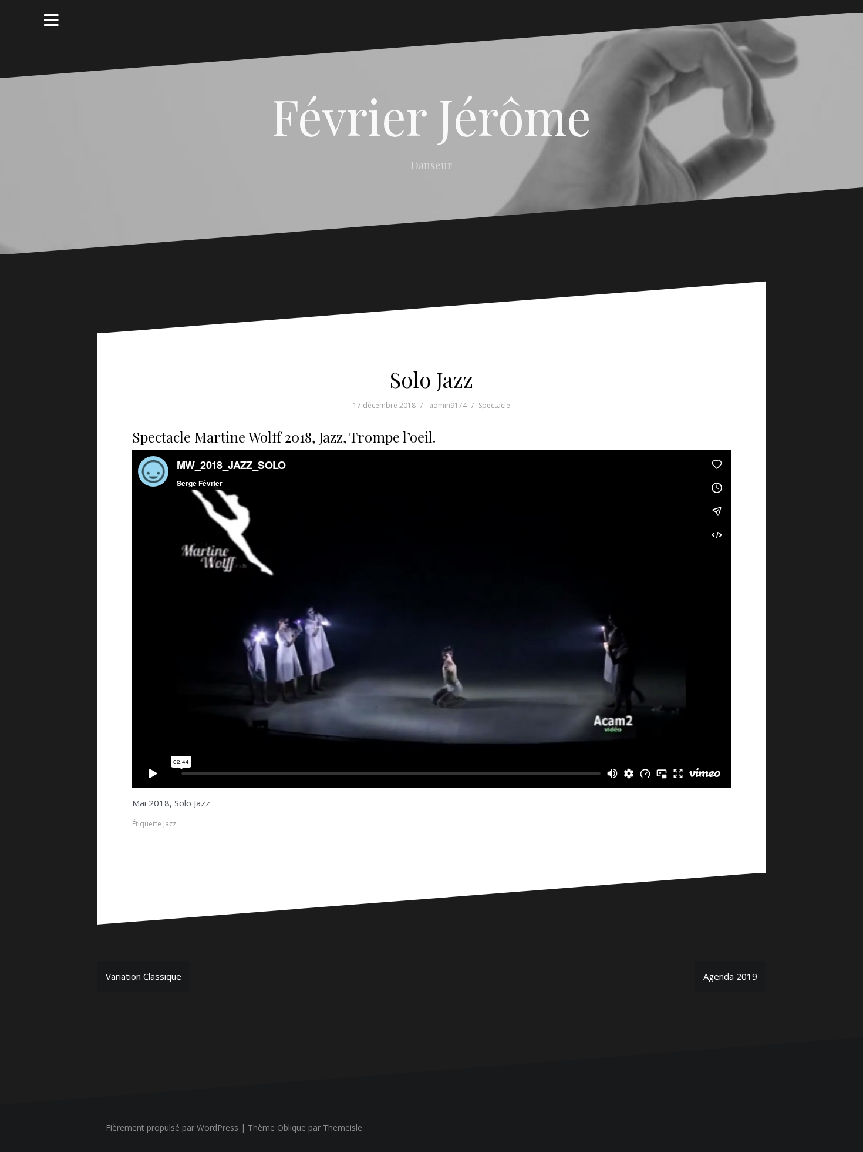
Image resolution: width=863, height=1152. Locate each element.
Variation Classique (143, 976)
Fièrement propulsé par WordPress (172, 1127)
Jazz (169, 824)
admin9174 (448, 405)
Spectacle (494, 405)
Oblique (291, 1127)
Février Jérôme (431, 115)
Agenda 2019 (730, 976)
